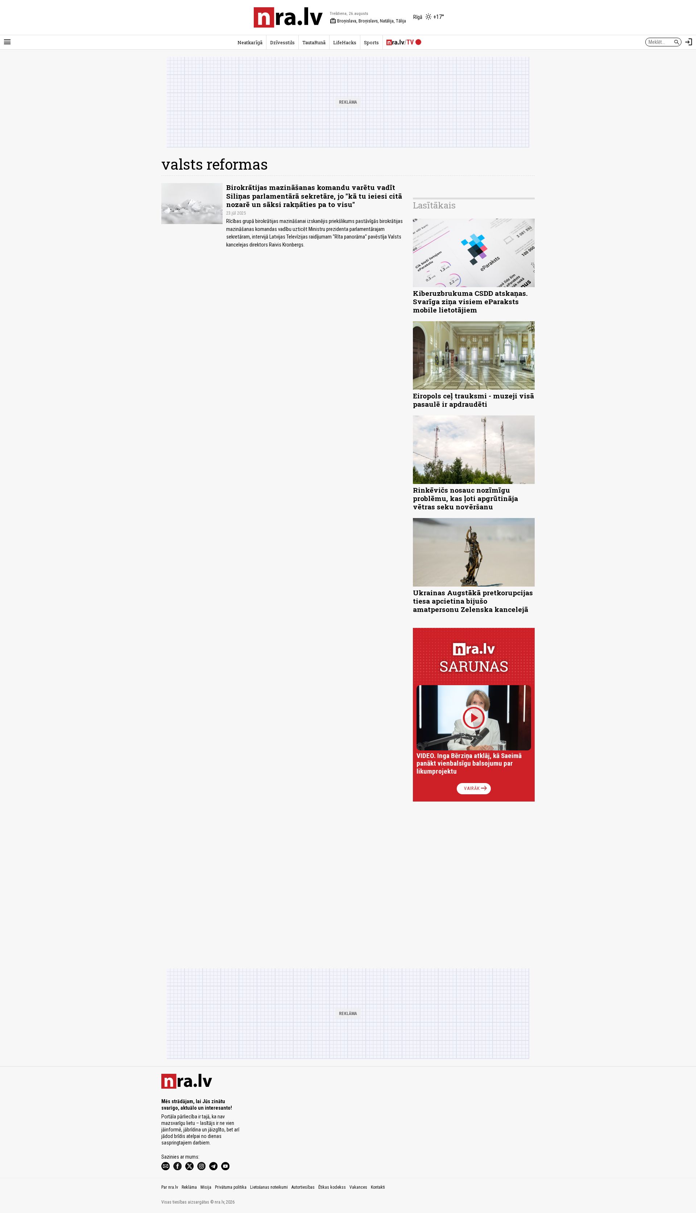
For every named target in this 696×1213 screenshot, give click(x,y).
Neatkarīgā (249, 42)
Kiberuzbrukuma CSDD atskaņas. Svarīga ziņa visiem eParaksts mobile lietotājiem (470, 301)
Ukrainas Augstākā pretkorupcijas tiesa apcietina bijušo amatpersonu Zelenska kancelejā (473, 601)
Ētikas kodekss (332, 1187)
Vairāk (476, 788)
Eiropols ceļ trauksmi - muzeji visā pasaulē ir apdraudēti (473, 400)
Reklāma (189, 1187)
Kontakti (378, 1187)
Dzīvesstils (282, 42)
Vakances (358, 1187)
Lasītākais (434, 205)
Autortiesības (303, 1187)
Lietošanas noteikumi (269, 1187)
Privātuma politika (230, 1187)
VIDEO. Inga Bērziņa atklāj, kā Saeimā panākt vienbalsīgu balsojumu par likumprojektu (469, 764)
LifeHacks (344, 42)
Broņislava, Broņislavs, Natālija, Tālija (368, 21)
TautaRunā (314, 42)
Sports (371, 42)
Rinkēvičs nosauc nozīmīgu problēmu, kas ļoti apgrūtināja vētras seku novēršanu (465, 498)
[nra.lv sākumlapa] (288, 17)
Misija (205, 1187)
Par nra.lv (169, 1187)
